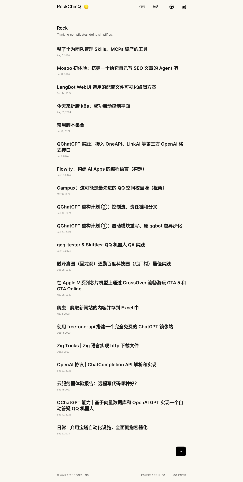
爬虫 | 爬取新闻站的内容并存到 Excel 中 (121, 310)
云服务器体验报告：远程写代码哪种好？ (121, 386)
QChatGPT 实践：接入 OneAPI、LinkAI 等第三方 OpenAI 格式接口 (121, 149)
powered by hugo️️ (153, 475)
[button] (86, 7)
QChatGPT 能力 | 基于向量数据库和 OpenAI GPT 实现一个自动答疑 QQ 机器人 (121, 408)
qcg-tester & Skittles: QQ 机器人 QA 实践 (121, 247)
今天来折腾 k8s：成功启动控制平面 (121, 108)
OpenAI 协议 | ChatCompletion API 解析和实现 (121, 367)
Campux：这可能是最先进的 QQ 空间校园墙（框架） (121, 190)
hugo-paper (178, 475)
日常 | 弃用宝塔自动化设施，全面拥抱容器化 (121, 430)
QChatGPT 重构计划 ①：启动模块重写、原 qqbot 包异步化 (121, 228)
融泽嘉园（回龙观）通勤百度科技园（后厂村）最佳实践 (121, 266)
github (171, 7)
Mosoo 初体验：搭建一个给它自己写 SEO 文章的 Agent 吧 (121, 71)
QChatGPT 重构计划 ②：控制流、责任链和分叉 (121, 209)
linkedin (183, 7)
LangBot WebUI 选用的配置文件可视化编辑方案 (121, 90)
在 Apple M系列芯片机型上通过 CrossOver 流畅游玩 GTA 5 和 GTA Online (121, 288)
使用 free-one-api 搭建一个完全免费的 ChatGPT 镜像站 (121, 329)
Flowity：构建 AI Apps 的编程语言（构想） (121, 171)
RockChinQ (69, 6)
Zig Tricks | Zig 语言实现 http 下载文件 (121, 348)
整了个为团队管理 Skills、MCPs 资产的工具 (121, 52)
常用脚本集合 (121, 127)
